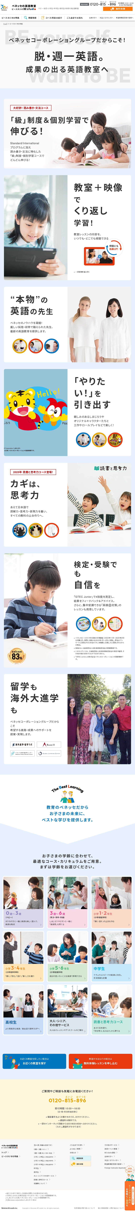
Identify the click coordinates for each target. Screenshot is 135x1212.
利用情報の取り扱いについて (84, 1208)
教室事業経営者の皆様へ (124, 18)
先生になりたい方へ (106, 18)
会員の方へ (93, 18)
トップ (5, 24)
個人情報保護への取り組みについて (111, 1208)
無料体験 (121, 8)
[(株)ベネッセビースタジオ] (10, 1208)
